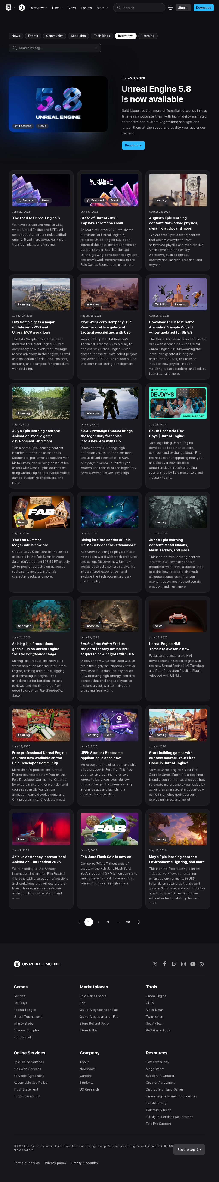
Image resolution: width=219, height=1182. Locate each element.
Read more (133, 145)
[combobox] (56, 48)
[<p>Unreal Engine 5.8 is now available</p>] (109, 113)
